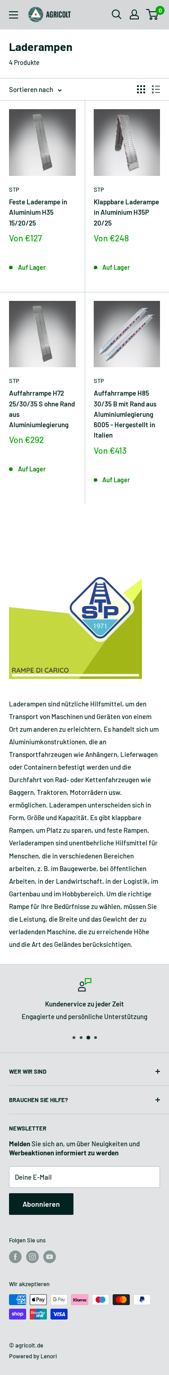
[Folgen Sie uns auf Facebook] (15, 1256)
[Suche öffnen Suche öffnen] (117, 14)
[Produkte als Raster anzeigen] (141, 89)
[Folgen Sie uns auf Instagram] (32, 1256)
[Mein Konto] (134, 14)
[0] (152, 14)
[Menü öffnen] (13, 14)
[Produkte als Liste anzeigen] (156, 89)
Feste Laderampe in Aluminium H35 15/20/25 (38, 212)
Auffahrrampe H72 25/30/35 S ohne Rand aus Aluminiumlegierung (42, 409)
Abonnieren (41, 1204)
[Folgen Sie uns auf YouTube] (49, 1256)
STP (14, 189)
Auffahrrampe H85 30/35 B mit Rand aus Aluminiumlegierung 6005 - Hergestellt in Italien (125, 414)
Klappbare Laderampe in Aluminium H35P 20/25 (126, 212)
